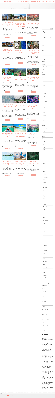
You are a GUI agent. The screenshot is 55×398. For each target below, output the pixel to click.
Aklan (43, 146)
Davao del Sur (45, 187)
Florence (45, 54)
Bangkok (44, 296)
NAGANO (44, 104)
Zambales (44, 272)
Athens (44, 69)
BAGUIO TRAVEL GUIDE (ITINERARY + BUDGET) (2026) (33, 52)
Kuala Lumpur (44, 131)
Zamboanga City (45, 275)
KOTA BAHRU (45, 128)
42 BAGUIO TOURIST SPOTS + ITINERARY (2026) (8, 51)
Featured (43, 61)
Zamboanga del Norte (46, 277)
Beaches (43, 35)
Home (18, 1)
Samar (44, 253)
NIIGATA (44, 112)
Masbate (43, 136)
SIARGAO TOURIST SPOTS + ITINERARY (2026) (7, 79)
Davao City (44, 185)
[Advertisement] (14, 185)
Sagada (45, 228)
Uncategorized (44, 317)
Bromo (44, 82)
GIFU (43, 91)
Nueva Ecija (44, 234)
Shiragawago (44, 115)
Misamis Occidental (45, 220)
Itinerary (43, 87)
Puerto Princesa (45, 243)
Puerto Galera (45, 218)
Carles (44, 196)
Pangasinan (44, 248)
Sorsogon (44, 258)
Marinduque (44, 214)
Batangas (44, 158)
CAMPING (43, 43)
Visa (42, 332)
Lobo (44, 160)
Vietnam (43, 322)
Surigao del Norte (45, 267)
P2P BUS (43, 141)
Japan (43, 88)
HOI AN (44, 327)
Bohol (43, 168)
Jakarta (44, 83)
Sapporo (45, 96)
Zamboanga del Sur (45, 278)
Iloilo (43, 195)
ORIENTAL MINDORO (46, 236)
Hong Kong (43, 74)
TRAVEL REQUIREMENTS (46, 314)
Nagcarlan (45, 204)
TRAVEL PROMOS (45, 312)
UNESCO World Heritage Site (46, 319)
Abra (43, 144)
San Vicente (45, 245)
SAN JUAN (45, 161)
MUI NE (44, 330)
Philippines (43, 143)
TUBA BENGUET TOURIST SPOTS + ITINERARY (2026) (33, 79)
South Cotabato (45, 261)
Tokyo (43, 118)
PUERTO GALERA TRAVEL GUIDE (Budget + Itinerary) (8, 135)
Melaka (44, 134)
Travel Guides (33, 1)
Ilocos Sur (44, 193)
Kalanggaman (45, 210)
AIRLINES (43, 32)
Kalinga (44, 198)
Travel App (43, 304)
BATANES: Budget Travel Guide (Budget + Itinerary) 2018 (20, 163)
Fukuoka (44, 90)
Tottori (44, 120)
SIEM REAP (44, 42)
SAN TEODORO (45, 239)
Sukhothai (44, 299)
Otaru (44, 94)
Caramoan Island (46, 177)
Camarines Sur (45, 176)
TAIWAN (43, 288)
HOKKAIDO (44, 93)
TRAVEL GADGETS (45, 309)
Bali (43, 80)
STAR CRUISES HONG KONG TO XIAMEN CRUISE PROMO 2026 (20, 25)
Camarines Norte (45, 174)
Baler (44, 152)
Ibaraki (44, 98)
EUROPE (43, 50)
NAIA (43, 138)
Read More (8, 37)
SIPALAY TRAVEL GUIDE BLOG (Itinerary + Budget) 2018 (8, 163)
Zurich (44, 59)
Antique (44, 149)
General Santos (44, 66)
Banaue (44, 155)
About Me (22, 1)
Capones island (45, 273)
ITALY (43, 53)
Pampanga (44, 247)
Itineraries (50, 1)
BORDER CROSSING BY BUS (46, 37)
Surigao (44, 264)
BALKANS (44, 51)
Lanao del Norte (45, 206)
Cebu (43, 184)
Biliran (44, 166)
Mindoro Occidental (45, 215)
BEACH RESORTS (45, 34)
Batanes (44, 157)
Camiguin (44, 179)
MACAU (43, 123)
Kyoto (43, 99)
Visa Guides (39, 1)
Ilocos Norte (44, 192)
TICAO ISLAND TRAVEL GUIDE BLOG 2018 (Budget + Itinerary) (20, 135)
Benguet (44, 163)
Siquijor (44, 256)
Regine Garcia (10, 395)
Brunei (43, 39)
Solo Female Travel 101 (45, 283)
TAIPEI (44, 293)
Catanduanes (44, 182)
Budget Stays (44, 1)
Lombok (43, 122)
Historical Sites (44, 72)
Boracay (45, 147)
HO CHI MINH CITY (45, 325)
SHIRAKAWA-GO (45, 117)
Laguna (44, 201)
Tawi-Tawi (44, 270)
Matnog (45, 259)
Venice (44, 56)
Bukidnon (44, 169)
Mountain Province (45, 225)
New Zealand (44, 139)
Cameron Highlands (45, 126)
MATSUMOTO (45, 101)
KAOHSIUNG (44, 291)
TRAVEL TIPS (44, 316)
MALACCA (44, 133)
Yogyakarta (44, 85)
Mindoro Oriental (45, 217)
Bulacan (44, 171)
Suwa (44, 107)
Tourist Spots (44, 301)
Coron (44, 242)
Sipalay (44, 223)
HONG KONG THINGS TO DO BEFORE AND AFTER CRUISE (7, 24)
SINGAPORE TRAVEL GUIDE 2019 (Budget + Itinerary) (33, 107)
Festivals (43, 64)
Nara (43, 110)
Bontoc (44, 226)
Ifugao (44, 190)
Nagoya (44, 109)
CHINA (43, 45)
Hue (43, 328)
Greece (43, 67)
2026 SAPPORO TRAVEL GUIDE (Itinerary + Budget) (7, 106)
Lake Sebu (45, 262)
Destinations (27, 1)
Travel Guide (44, 311)
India (42, 77)
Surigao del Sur (45, 269)
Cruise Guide (44, 48)
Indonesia (43, 79)
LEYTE (44, 209)
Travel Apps (44, 306)
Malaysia (43, 125)
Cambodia (43, 40)
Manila (44, 212)
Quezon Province (45, 250)
